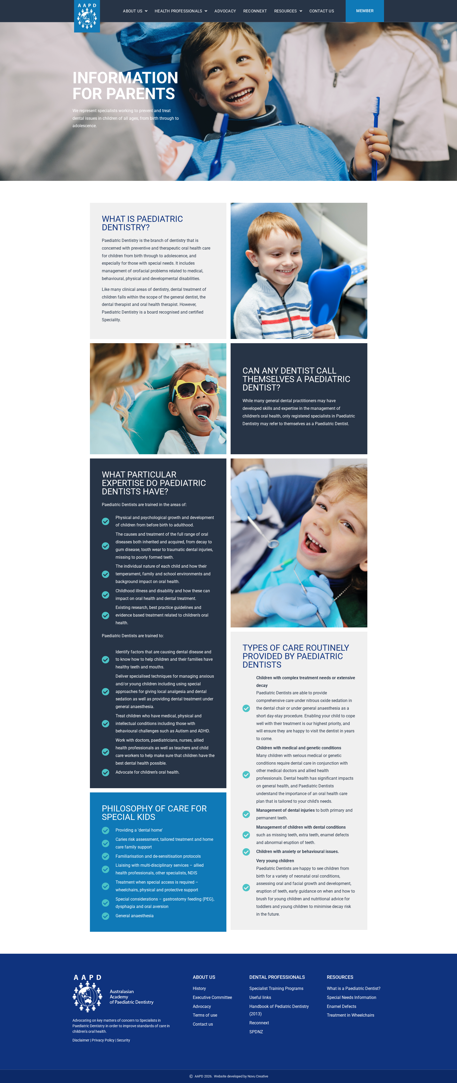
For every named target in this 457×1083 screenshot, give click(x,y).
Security (123, 1040)
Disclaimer (80, 1040)
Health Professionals (178, 11)
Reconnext (255, 11)
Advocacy (225, 11)
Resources (285, 11)
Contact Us (321, 11)
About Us (132, 11)
